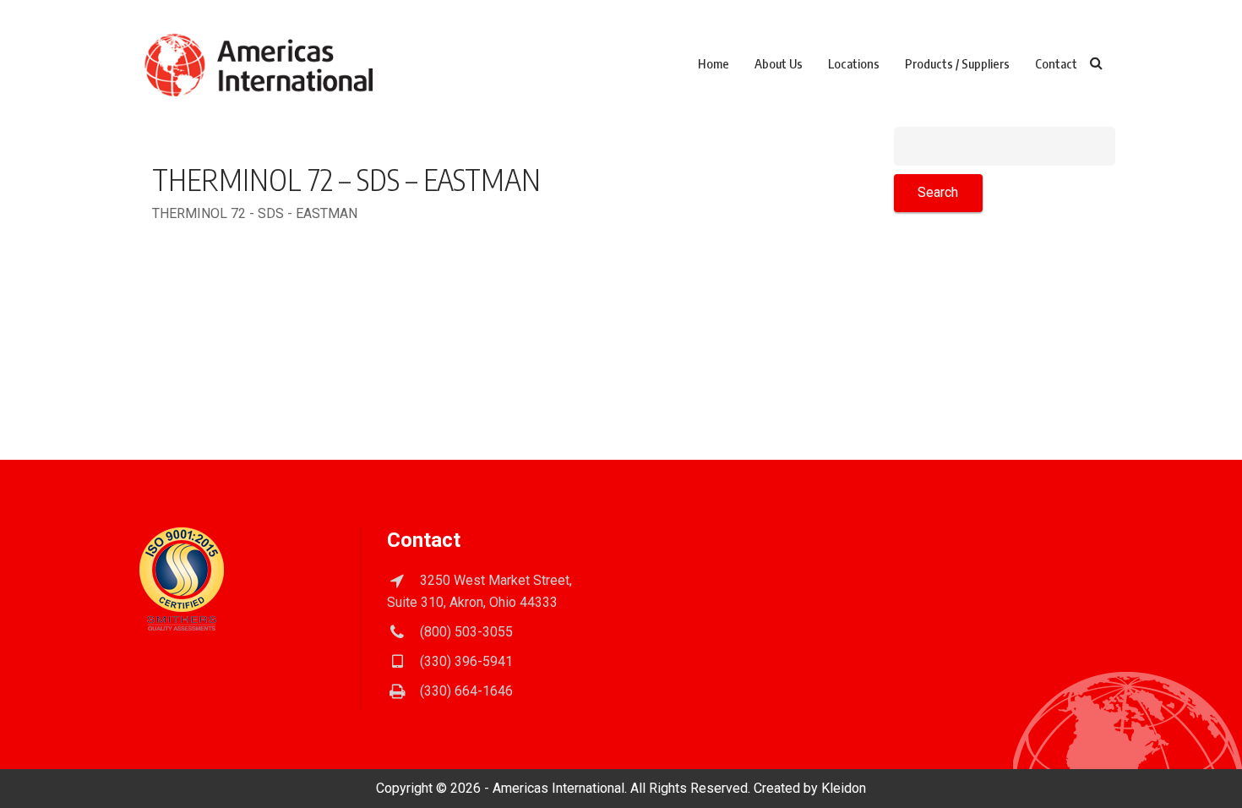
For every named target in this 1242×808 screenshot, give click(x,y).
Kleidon (843, 788)
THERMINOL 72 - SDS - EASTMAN (254, 213)
